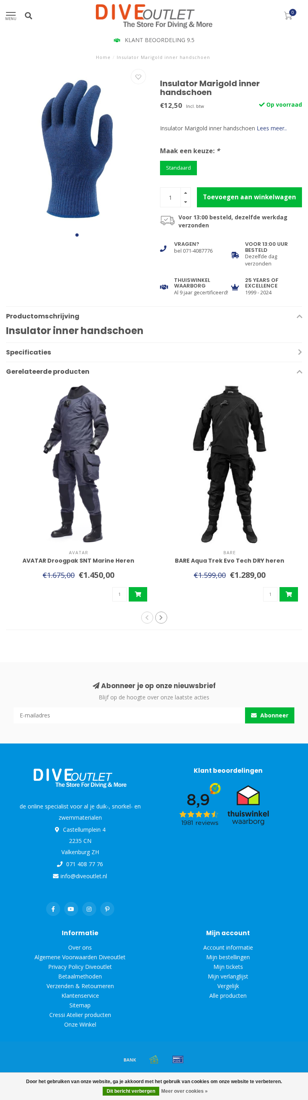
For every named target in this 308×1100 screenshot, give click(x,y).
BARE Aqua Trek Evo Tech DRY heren (229, 561)
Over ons (80, 947)
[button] (77, 235)
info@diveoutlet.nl (84, 876)
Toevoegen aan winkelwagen (249, 197)
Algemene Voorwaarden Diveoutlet (80, 957)
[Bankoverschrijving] (130, 1059)
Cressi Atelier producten (80, 1015)
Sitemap (80, 1005)
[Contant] (154, 1059)
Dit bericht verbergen (131, 1091)
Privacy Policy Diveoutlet (80, 966)
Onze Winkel (80, 1024)
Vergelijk (228, 986)
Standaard (178, 167)
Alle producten (228, 995)
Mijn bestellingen (228, 957)
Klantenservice (80, 995)
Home (103, 57)
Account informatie (228, 947)
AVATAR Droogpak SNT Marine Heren (78, 561)
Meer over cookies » (184, 1091)
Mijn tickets (228, 966)
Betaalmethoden (80, 976)
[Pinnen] (178, 1059)
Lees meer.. (272, 128)
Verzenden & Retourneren (80, 986)
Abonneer (273, 715)
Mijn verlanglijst (228, 976)
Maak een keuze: (190, 150)
